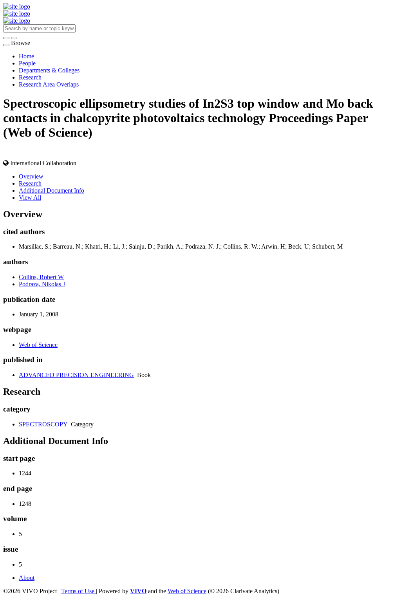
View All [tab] (30, 197)
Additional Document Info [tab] (51, 190)
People (27, 63)
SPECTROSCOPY (43, 424)
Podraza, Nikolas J (42, 284)
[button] (6, 38)
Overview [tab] (31, 176)
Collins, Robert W (41, 277)
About (26, 577)
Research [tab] (30, 183)
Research (30, 77)
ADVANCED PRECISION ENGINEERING (76, 375)
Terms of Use (78, 591)
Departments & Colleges (49, 70)
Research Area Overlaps (49, 84)
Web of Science (38, 344)
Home (26, 56)
